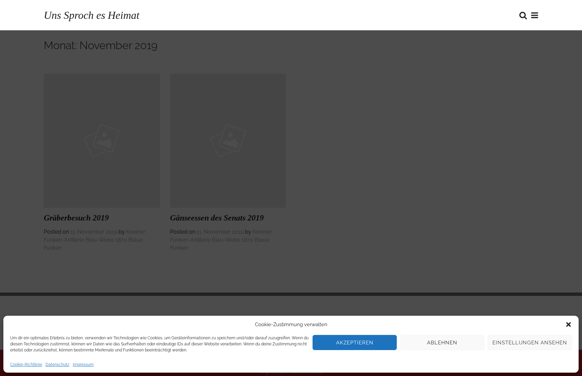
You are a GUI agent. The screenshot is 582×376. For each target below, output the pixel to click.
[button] (568, 324)
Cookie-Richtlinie (26, 364)
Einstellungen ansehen (529, 343)
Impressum (83, 364)
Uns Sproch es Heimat (91, 15)
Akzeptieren (355, 343)
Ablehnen (442, 343)
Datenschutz (57, 364)
